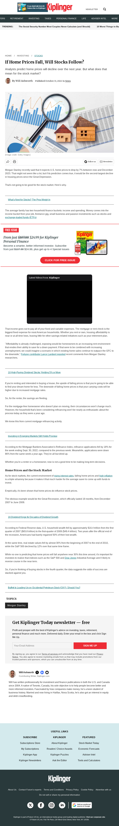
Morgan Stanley (16, 605)
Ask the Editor (59, 763)
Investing (34, 18)
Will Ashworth (24, 80)
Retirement (16, 18)
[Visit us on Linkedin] (62, 808)
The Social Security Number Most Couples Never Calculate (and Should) (54, 26)
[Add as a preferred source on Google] (80, 808)
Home (8, 56)
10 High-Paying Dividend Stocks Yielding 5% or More (34, 372)
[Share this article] (8, 161)
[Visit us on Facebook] (41, 808)
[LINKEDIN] (42, 672)
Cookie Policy (87, 792)
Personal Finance (66, 18)
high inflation (105, 476)
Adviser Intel (98, 18)
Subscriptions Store (30, 746)
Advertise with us (103, 792)
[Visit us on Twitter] (30, 808)
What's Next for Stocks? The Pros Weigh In (29, 199)
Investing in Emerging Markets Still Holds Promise (32, 436)
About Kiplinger (59, 746)
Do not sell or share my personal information (59, 798)
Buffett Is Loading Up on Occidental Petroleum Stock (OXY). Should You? (44, 587)
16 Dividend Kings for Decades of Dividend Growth (33, 517)
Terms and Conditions (54, 792)
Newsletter (108, 161)
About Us (12, 792)
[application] (59, 299)
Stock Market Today (89, 746)
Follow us (92, 161)
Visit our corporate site (95, 820)
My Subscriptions (30, 752)
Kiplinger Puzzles (60, 757)
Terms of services (50, 654)
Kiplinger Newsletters (30, 763)
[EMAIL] (47, 672)
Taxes (48, 18)
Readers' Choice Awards (59, 752)
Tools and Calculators (89, 763)
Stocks (38, 56)
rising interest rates (64, 476)
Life (84, 18)
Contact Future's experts (30, 792)
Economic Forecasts (88, 752)
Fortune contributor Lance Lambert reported (43, 354)
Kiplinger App (30, 757)
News (68, 81)
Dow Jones (70, 558)
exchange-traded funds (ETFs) (20, 217)
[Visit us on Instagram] (51, 808)
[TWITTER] (37, 672)
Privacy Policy (72, 792)
